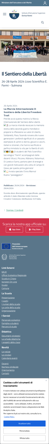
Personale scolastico (11, 320)
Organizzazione (8, 310)
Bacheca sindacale (10, 366)
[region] (24, 411)
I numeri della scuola (11, 304)
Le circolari (6, 355)
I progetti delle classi (11, 342)
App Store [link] (16, 229)
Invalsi (4, 285)
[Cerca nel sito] (42, 23)
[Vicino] (46, 380)
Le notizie (6, 351)
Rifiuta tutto (24, 438)
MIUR (4, 272)
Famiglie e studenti (10, 323)
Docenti (5, 363)
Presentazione (8, 297)
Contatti (5, 373)
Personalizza (24, 430)
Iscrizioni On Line (9, 281)
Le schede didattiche (11, 339)
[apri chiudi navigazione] (4, 14)
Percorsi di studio (9, 326)
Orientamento (8, 370)
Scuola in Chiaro (9, 278)
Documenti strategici (11, 335)
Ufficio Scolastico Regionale (14, 275)
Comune (5, 288)
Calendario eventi (9, 358)
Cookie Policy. (9, 416)
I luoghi (5, 301)
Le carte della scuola (11, 307)
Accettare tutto (24, 423)
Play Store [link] (36, 229)
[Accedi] (44, 3)
